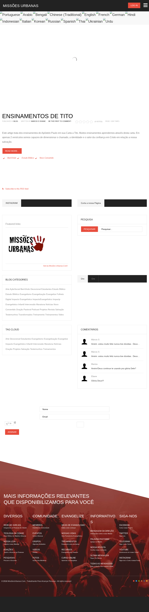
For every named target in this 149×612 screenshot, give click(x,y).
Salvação (59, 309)
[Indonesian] (9, 21)
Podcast (36, 309)
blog (16, 121)
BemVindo (11, 158)
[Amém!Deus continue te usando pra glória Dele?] (84, 366)
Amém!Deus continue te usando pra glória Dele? (113, 368)
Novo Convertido (47, 158)
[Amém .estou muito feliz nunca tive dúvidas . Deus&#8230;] (84, 341)
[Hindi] (130, 15)
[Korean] (38, 21)
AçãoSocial (15, 289)
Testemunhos (12, 314)
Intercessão (30, 304)
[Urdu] (108, 21)
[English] (89, 15)
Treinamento (39, 314)
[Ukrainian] (94, 21)
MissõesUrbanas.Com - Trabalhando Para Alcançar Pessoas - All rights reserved (39, 581)
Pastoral (28, 309)
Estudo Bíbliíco (13, 294)
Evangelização (39, 294)
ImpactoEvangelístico (43, 299)
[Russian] (53, 21)
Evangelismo (26, 294)
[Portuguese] (10, 15)
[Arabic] (27, 15)
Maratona (41, 304)
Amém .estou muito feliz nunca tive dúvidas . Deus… (115, 344)
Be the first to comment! (59, 121)
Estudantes (46, 289)
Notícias (50, 304)
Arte (8, 289)
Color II (136, 581)
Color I (133, 581)
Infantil (21, 304)
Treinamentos (51, 314)
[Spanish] (68, 21)
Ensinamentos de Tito (37, 116)
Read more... (12, 151)
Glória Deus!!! (97, 381)
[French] (102, 15)
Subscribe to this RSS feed (16, 189)
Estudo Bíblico (28, 158)
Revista (51, 309)
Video (61, 314)
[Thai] (80, 21)
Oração (20, 309)
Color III (139, 581)
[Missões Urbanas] (27, 261)
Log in (134, 5)
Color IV (141, 581)
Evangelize (51, 294)
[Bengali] (40, 15)
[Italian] (25, 21)
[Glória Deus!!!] (84, 378)
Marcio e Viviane (38, 121)
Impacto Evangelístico (22, 299)
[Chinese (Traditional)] (64, 15)
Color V (144, 581)
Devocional (36, 289)
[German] (117, 15)
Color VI (147, 581)
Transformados (25, 314)
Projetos (44, 309)
